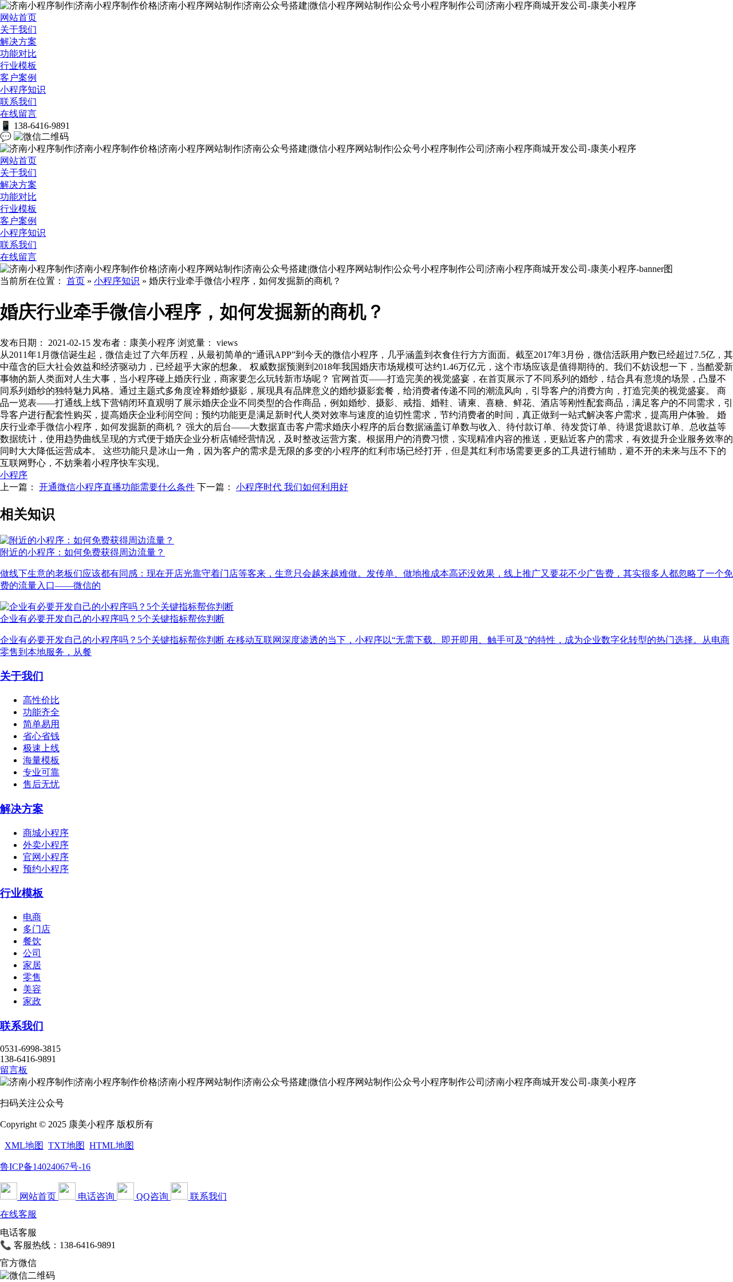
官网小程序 (46, 857)
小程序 (13, 475)
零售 (32, 977)
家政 (32, 1001)
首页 (75, 281)
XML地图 (24, 1145)
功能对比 (18, 53)
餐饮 (32, 941)
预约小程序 (46, 869)
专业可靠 (41, 772)
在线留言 (18, 114)
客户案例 (18, 77)
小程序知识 (23, 89)
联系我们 (18, 101)
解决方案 (18, 41)
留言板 (13, 1070)
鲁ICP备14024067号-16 (45, 1166)
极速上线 (41, 748)
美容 (32, 989)
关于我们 (18, 29)
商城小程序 (46, 833)
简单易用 (41, 724)
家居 (32, 965)
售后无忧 (41, 784)
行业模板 (18, 65)
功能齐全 (41, 712)
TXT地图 (66, 1145)
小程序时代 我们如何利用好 (292, 487)
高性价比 (41, 700)
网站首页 (18, 17)
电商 (32, 917)
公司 (32, 953)
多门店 (36, 929)
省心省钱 (41, 736)
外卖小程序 (46, 845)
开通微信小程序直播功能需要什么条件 (117, 487)
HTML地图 (111, 1145)
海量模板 (41, 760)
